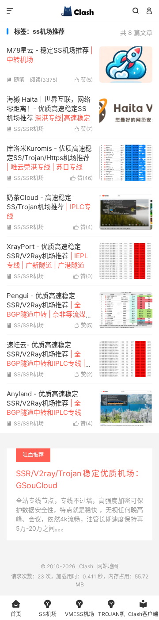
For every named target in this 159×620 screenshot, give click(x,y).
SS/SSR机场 (25, 129)
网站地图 (107, 566)
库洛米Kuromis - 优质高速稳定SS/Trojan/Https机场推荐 (49, 157)
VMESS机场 (79, 608)
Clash (79, 11)
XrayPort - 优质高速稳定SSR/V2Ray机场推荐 (47, 255)
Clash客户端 (143, 608)
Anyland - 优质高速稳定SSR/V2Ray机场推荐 (44, 403)
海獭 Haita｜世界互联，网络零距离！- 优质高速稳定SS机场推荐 (49, 108)
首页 (16, 608)
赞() (83, 80)
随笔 (15, 80)
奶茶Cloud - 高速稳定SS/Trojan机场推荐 (49, 206)
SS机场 (48, 608)
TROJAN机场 (111, 609)
